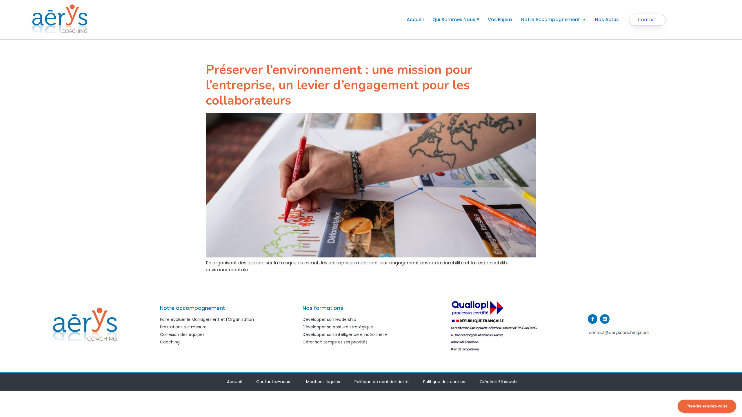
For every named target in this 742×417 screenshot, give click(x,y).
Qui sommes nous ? (455, 19)
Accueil (415, 19)
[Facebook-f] (592, 319)
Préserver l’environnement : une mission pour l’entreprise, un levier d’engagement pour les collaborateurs (339, 85)
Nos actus (607, 19)
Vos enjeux (500, 19)
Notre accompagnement (550, 19)
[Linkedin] (605, 319)
